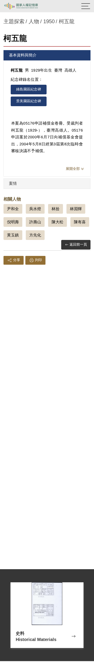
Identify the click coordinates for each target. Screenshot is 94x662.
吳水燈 (35, 209)
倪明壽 (13, 222)
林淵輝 (76, 209)
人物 (34, 21)
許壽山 (35, 222)
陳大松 (57, 222)
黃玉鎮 (13, 235)
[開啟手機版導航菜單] (86, 6)
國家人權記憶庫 (25, 6)
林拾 (55, 209)
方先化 (35, 235)
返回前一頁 (78, 244)
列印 (38, 260)
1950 (49, 21)
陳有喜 (80, 222)
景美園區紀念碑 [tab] (28, 101)
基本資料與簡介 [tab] (23, 55)
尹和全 (13, 209)
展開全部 (73, 169)
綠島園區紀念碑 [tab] (28, 89)
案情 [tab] (13, 183)
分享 (16, 260)
